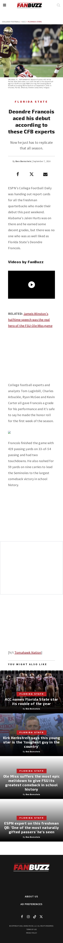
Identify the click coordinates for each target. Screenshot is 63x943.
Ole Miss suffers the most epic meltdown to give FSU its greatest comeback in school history (31, 782)
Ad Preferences (31, 904)
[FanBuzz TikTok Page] (35, 917)
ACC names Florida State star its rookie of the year (31, 701)
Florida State (35, 22)
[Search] (58, 5)
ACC (24, 22)
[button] (4, 5)
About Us (31, 896)
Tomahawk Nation (27, 652)
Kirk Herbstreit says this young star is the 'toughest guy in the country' (31, 742)
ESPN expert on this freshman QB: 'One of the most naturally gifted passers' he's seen (31, 827)
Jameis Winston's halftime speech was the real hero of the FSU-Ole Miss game (30, 320)
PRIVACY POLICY (31, 933)
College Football (11, 22)
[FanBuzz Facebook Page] (22, 917)
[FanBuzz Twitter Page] (41, 917)
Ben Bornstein (23, 161)
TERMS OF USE (31, 929)
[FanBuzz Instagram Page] (28, 917)
